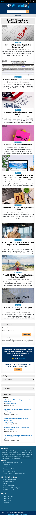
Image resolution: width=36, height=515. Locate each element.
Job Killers (6, 465)
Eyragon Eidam (12, 116)
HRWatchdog (12, 212)
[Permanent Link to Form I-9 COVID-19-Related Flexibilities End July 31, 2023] (18, 267)
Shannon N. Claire (10, 403)
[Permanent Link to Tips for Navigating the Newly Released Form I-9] (18, 200)
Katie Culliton (12, 49)
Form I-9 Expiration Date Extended (18, 145)
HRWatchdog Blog (9, 490)
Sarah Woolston (13, 247)
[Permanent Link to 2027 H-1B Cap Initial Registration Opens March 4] (18, 34)
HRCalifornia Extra (9, 479)
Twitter (9, 498)
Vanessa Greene (13, 82)
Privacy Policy (16, 343)
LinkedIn (9, 500)
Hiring (18, 42)
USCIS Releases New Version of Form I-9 (18, 80)
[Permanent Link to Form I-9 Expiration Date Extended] (18, 137)
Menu (19, 15)
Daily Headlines (8, 481)
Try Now (17, 369)
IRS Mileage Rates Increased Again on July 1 (17, 427)
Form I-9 (18, 77)
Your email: (5, 328)
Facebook (10, 496)
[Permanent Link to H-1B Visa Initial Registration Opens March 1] (18, 300)
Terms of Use (30, 512)
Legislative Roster (9, 469)
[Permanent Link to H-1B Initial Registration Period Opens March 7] (18, 104)
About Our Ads (12, 514)
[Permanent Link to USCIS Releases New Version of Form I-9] (18, 72)
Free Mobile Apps (9, 471)
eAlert (5, 483)
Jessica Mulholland (12, 179)
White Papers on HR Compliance (14, 473)
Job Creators (7, 467)
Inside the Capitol (9, 486)
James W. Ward (12, 147)
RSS (7, 502)
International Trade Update (12, 488)
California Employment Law (12, 462)
